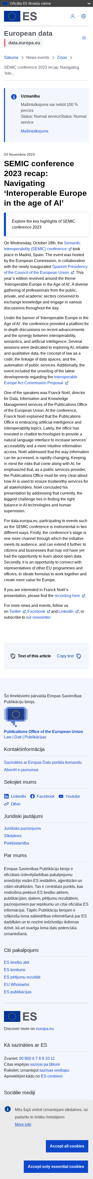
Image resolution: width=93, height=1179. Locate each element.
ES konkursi (14, 970)
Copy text (65, 656)
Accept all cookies (67, 1146)
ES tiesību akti (16, 962)
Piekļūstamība (16, 843)
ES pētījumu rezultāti (22, 977)
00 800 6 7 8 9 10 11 (37, 1058)
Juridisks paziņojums (22, 828)
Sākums (11, 57)
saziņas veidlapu (54, 1070)
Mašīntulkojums (34, 131)
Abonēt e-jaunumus (21, 770)
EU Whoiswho (16, 984)
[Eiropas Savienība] (35, 16)
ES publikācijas (17, 992)
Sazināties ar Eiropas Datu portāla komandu (43, 762)
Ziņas (62, 57)
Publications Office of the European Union (43, 732)
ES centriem (51, 1076)
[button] (83, 16)
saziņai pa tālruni (45, 1064)
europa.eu (45, 1029)
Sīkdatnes (13, 836)
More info (23, 1124)
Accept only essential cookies (56, 1166)
